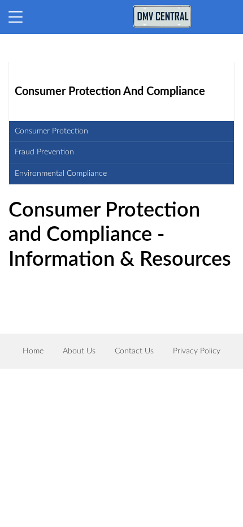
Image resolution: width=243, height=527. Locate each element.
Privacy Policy (196, 351)
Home (33, 351)
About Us (79, 351)
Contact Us (134, 351)
